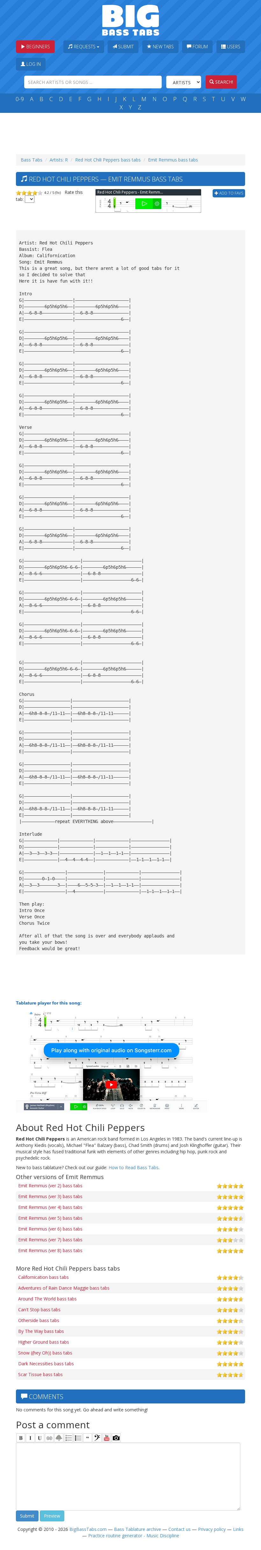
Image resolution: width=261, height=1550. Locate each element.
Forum (199, 47)
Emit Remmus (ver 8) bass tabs (50, 1250)
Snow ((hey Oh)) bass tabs (45, 1353)
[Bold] (20, 1437)
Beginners (37, 47)
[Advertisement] (132, 132)
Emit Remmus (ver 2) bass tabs (50, 1186)
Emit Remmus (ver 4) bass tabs (50, 1207)
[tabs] (97, 1437)
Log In (33, 64)
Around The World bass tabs (47, 1299)
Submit (125, 47)
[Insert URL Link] (49, 1437)
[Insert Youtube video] (106, 1437)
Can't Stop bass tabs (39, 1310)
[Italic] (30, 1437)
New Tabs (163, 47)
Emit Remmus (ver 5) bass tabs (50, 1218)
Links (238, 1529)
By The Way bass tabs (41, 1331)
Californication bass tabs (43, 1277)
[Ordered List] (68, 1437)
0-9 (20, 99)
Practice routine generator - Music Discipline (133, 1536)
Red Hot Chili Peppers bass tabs (108, 160)
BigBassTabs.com (88, 1529)
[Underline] (39, 1437)
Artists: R (59, 160)
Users (233, 47)
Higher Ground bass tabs (43, 1342)
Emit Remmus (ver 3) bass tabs (50, 1196)
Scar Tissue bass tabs (40, 1374)
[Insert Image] (58, 1437)
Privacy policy (212, 1529)
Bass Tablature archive (137, 1529)
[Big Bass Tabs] (130, 20)
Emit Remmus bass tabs (173, 160)
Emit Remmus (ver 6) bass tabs (50, 1229)
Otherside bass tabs (38, 1320)
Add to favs (230, 193)
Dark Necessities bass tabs (46, 1364)
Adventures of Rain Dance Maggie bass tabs (63, 1288)
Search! (223, 82)
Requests (85, 47)
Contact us (179, 1529)
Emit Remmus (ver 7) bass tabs (50, 1240)
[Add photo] (116, 1437)
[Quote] (87, 1437)
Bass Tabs (31, 160)
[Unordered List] (78, 1437)
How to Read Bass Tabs (134, 1167)
